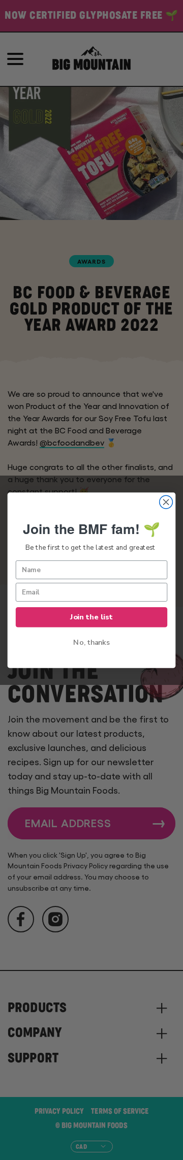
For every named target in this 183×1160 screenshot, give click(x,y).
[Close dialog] (166, 502)
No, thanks (91, 642)
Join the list (91, 617)
